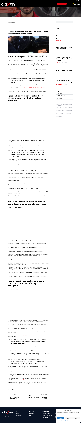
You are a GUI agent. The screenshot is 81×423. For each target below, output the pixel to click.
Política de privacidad (69, 420)
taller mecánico (22, 379)
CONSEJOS (59, 98)
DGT (68, 107)
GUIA (60, 110)
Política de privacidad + (47, 415)
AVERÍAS (62, 104)
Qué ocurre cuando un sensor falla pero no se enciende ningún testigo (64, 37)
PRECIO (67, 113)
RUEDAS (64, 114)
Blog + (30, 415)
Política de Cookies (64, 420)
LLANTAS (61, 111)
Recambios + (31, 413)
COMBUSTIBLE (66, 106)
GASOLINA (57, 110)
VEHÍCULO (58, 116)
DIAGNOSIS (70, 107)
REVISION (61, 114)
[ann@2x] (8, 4)
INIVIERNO (68, 110)
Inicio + (17, 411)
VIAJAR (61, 116)
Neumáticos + (19, 415)
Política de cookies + (46, 413)
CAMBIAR (68, 104)
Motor (57, 113)
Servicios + (31, 411)
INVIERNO (71, 110)
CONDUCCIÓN (58, 107)
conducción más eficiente (40, 90)
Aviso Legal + (45, 417)
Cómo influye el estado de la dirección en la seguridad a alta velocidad (64, 59)
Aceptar (60, 418)
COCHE (60, 106)
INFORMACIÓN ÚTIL (61, 95)
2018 (56, 104)
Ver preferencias (75, 418)
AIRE (59, 104)
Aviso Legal (73, 420)
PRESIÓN (69, 113)
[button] (79, 410)
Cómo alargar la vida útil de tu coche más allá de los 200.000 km (64, 70)
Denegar (68, 418)
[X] (77, 1)
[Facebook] (75, 1)
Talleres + (18, 413)
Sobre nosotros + (46, 411)
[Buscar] (72, 22)
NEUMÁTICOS (61, 113)
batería (65, 104)
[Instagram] (79, 1)
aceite (58, 104)
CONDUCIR (61, 107)
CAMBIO (71, 104)
